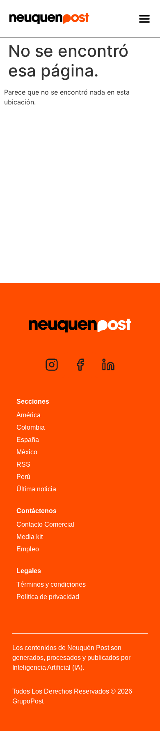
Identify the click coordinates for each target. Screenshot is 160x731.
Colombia (30, 427)
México (26, 452)
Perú (23, 476)
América (28, 415)
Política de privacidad (47, 596)
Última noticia (36, 489)
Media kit (29, 536)
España (27, 439)
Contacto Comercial (45, 524)
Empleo (27, 549)
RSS (23, 464)
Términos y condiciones (51, 584)
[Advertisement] (80, 197)
